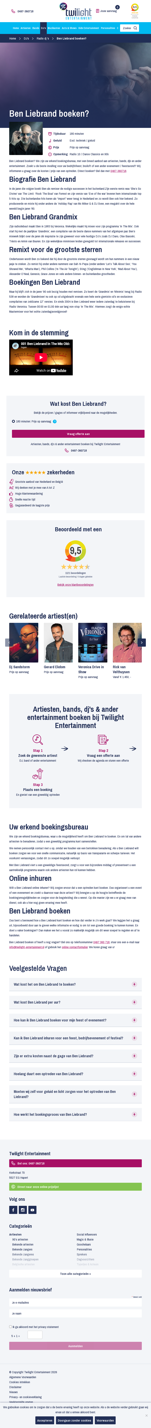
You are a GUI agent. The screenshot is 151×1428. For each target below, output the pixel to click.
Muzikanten (54, 28)
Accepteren (44, 1420)
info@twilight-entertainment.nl (26, 947)
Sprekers (82, 1254)
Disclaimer (15, 1387)
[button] (75, 984)
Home (16, 28)
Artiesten (26, 28)
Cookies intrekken (19, 1382)
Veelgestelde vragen (21, 1402)
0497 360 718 (101, 942)
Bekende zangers (22, 1249)
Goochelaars (84, 1244)
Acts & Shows (69, 28)
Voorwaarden (105, 1420)
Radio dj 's (43, 38)
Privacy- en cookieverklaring (25, 1397)
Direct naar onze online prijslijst (38, 1187)
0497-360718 (25, 11)
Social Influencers (87, 1234)
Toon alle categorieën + (75, 1274)
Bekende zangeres (23, 1254)
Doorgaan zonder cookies (74, 1420)
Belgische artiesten (23, 1264)
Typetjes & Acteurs (88, 1264)
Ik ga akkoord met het (35, 1327)
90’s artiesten (20, 1239)
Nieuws (13, 1392)
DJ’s (43, 28)
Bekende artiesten (22, 1244)
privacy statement (48, 1327)
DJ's (26, 38)
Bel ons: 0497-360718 (30, 1163)
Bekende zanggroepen (25, 1259)
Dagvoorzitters (85, 1259)
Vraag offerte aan (78, 434)
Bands (35, 28)
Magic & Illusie (85, 1239)
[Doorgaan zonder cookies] (146, 1415)
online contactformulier (75, 947)
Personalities (108, 28)
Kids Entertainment (88, 28)
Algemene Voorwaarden (22, 1377)
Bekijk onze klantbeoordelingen (75, 584)
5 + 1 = (15, 1336)
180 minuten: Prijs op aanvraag (37, 421)
